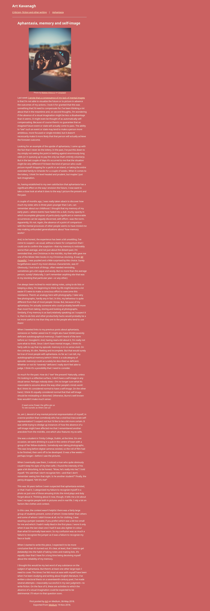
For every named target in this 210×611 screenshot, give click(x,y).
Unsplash (62, 92)
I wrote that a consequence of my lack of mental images (56, 97)
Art (46, 601)
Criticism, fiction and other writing (29, 12)
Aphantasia (58, 12)
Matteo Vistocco (48, 92)
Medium (53, 604)
